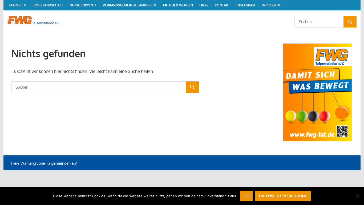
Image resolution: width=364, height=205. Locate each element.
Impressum (271, 5)
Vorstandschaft (48, 5)
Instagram (245, 5)
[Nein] (357, 196)
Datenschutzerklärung (283, 196)
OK (246, 196)
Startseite (18, 5)
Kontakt (222, 5)
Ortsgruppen (81, 5)
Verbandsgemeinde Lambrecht (130, 5)
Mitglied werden (178, 5)
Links (203, 5)
